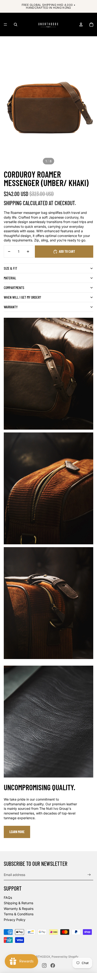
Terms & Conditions (18, 914)
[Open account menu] (81, 24)
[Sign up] (89, 875)
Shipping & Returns (18, 903)
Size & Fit (10, 268)
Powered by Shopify (65, 956)
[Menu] (5, 24)
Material (10, 278)
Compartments (14, 287)
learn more (16, 832)
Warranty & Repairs (18, 909)
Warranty (11, 307)
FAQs (8, 898)
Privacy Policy (14, 920)
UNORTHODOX (40, 956)
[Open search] (15, 24)
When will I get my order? (22, 297)
